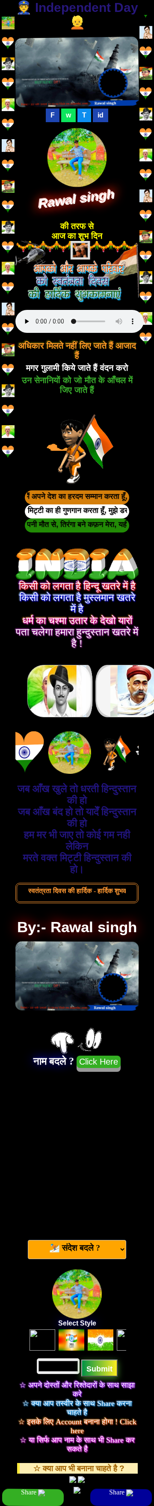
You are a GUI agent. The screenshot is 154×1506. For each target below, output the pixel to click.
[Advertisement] (77, 1152)
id (101, 115)
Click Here (98, 1061)
